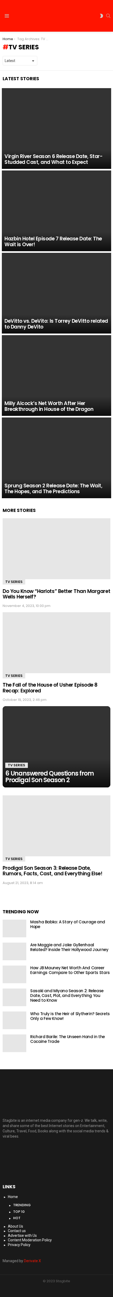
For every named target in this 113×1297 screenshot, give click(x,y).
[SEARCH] (108, 16)
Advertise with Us (22, 1235)
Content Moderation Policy (30, 1240)
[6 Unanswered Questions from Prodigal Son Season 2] (56, 746)
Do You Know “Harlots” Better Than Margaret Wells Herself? (56, 594)
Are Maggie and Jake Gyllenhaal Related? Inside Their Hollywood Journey (69, 947)
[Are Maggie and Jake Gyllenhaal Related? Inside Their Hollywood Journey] (14, 951)
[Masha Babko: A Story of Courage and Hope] (14, 928)
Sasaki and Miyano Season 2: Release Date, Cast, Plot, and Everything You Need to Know (67, 995)
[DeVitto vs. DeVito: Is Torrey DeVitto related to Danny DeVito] (56, 293)
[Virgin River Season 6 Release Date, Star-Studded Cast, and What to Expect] (56, 128)
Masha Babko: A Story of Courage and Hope (67, 924)
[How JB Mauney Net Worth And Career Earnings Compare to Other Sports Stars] (14, 974)
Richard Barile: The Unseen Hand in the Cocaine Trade (67, 1039)
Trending (22, 1205)
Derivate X (32, 1261)
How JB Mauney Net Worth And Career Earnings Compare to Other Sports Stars (70, 970)
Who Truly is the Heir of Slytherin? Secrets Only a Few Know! (70, 1016)
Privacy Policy (19, 1245)
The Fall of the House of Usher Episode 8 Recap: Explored (50, 687)
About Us (15, 1226)
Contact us (17, 1231)
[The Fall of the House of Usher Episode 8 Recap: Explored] (56, 642)
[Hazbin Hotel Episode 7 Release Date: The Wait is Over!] (56, 210)
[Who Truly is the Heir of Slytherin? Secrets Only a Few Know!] (14, 1020)
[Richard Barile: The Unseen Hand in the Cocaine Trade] (14, 1043)
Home (13, 1197)
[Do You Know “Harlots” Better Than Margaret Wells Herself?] (56, 548)
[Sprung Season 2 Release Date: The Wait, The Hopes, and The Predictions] (56, 457)
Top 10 (19, 1211)
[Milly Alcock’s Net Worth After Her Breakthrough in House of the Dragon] (56, 375)
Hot (16, 1217)
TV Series (14, 581)
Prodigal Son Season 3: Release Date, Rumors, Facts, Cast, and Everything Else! (52, 870)
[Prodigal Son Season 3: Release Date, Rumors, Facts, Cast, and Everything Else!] (56, 825)
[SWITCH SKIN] (101, 16)
